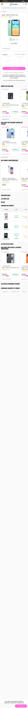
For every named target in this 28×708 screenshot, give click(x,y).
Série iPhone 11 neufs (15, 291)
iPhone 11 (4, 11)
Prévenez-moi (15, 68)
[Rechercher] (25, 7)
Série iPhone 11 (5, 291)
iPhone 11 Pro (6, 229)
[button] (19, 40)
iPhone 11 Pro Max (6, 238)
